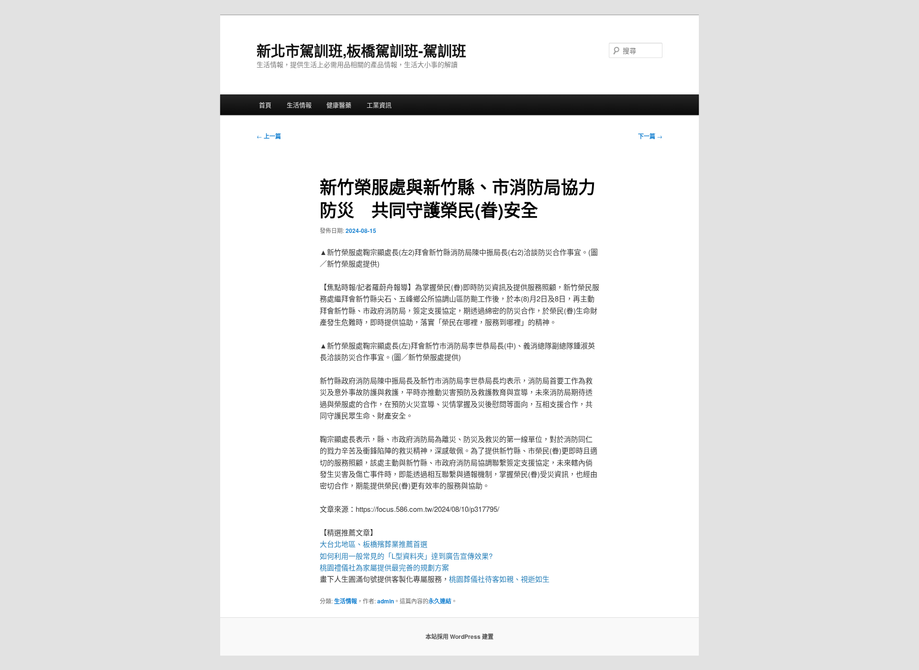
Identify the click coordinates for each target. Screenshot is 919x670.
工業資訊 (379, 104)
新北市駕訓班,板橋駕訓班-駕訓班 (361, 50)
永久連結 (439, 601)
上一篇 (269, 136)
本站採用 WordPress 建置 (459, 636)
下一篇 (650, 136)
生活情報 (299, 104)
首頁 (265, 104)
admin (385, 601)
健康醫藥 (338, 104)
